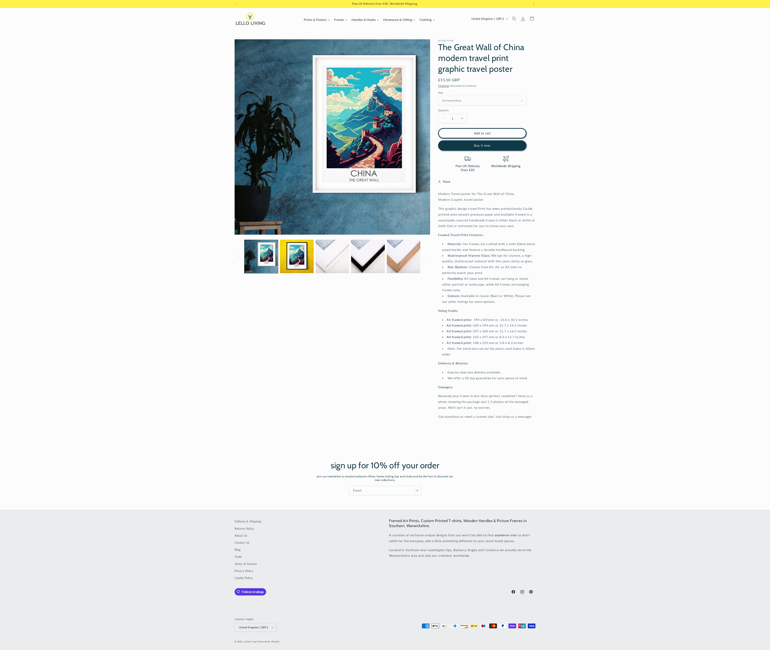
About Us (241, 535)
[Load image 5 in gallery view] (403, 256)
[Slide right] (425, 256)
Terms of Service (246, 564)
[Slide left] (239, 256)
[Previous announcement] (236, 4)
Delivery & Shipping (248, 521)
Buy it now (482, 145)
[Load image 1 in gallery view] (261, 256)
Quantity (443, 110)
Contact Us (242, 542)
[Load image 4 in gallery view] (368, 256)
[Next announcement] (534, 4)
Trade (238, 556)
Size (440, 92)
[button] (514, 18)
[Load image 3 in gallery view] (332, 256)
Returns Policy (244, 528)
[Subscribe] (416, 490)
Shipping (443, 85)
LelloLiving (250, 641)
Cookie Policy (244, 578)
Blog (237, 549)
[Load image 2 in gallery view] (296, 256)
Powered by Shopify (268, 641)
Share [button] (446, 181)
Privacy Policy (244, 571)
